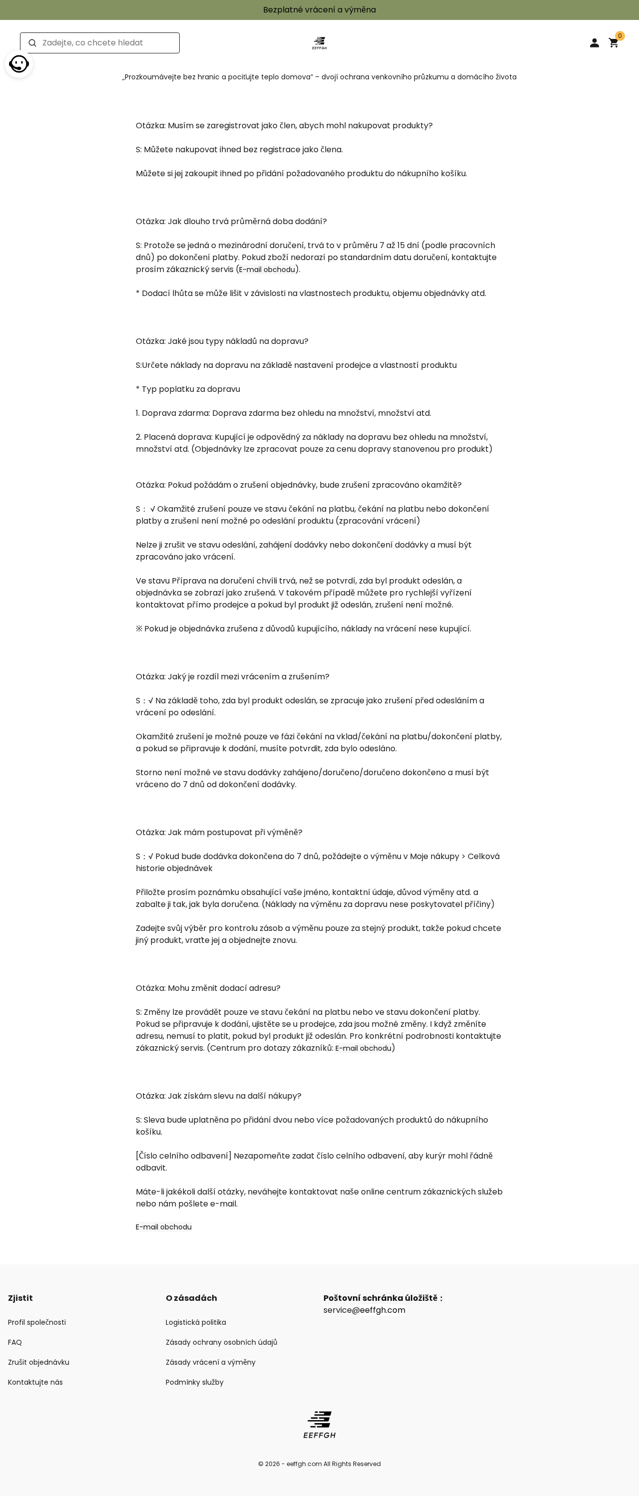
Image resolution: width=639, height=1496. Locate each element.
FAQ (15, 1342)
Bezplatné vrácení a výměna (319, 9)
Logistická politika (196, 1322)
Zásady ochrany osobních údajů (222, 1342)
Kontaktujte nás (35, 1382)
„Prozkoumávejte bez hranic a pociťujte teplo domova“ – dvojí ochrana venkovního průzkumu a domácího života (319, 77)
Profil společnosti (37, 1322)
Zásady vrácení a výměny (211, 1362)
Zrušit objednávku (38, 1362)
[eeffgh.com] (319, 42)
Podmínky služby (195, 1382)
